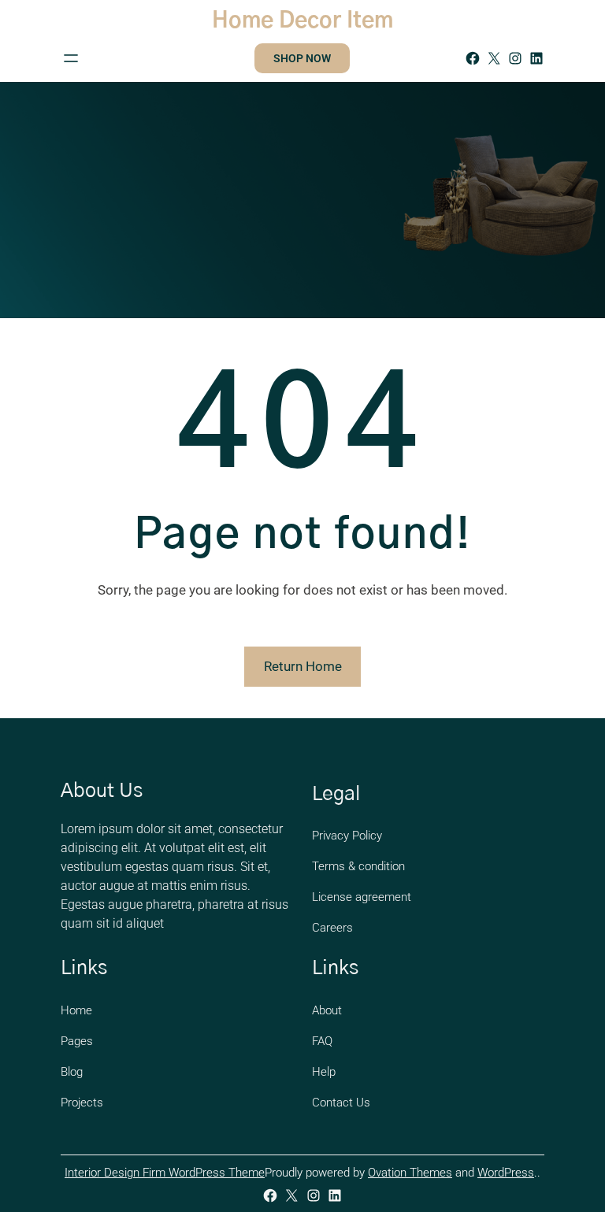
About (327, 1010)
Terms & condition (358, 866)
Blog (72, 1072)
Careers (332, 928)
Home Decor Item (302, 21)
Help (324, 1072)
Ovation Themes (410, 1173)
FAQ (322, 1041)
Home (76, 1010)
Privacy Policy (347, 835)
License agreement (361, 897)
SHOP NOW (302, 58)
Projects (82, 1102)
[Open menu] (71, 58)
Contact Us (341, 1102)
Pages (77, 1041)
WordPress (505, 1173)
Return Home (303, 666)
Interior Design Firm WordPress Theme (165, 1173)
